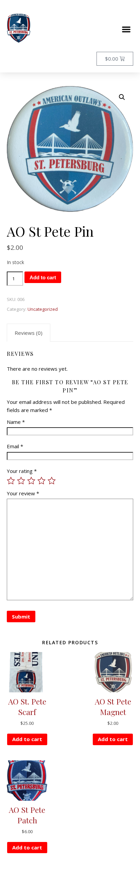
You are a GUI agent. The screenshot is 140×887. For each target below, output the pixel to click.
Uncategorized (43, 309)
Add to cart (43, 277)
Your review (23, 493)
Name (16, 421)
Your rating (22, 471)
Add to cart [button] (27, 739)
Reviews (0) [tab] (28, 332)
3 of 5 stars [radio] (31, 481)
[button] (127, 29)
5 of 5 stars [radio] (52, 481)
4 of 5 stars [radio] (41, 481)
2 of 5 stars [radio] (21, 481)
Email (15, 446)
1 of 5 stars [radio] (11, 481)
